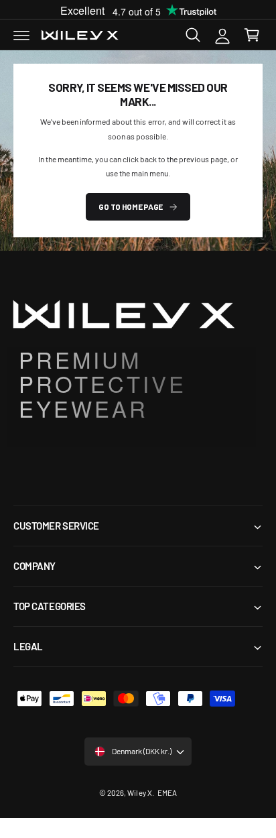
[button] (21, 35)
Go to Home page (130, 206)
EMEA (167, 792)
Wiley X (139, 792)
